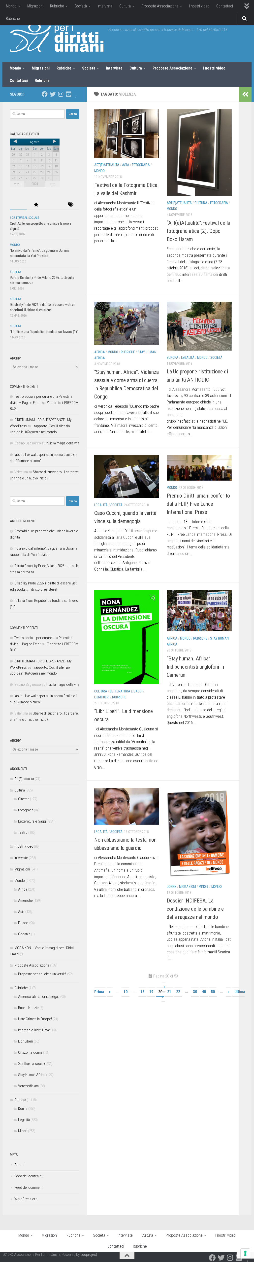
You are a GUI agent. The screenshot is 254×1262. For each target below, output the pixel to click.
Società (81, 6)
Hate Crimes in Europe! (35, 1019)
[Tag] (70, 205)
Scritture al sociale (24, 217)
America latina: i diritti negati (39, 996)
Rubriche (57, 6)
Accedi (19, 1164)
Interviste (104, 6)
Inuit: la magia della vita (62, 443)
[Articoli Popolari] (36, 205)
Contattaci (224, 6)
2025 (52, 184)
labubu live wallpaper (29, 454)
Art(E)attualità (106, 165)
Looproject (88, 1254)
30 (195, 991)
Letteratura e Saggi (126, 691)
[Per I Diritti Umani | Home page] (56, 37)
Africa (99, 352)
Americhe (25, 900)
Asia (125, 165)
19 (151, 991)
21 (169, 991)
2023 (17, 184)
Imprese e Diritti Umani (34, 1030)
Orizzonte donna (30, 1052)
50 (213, 991)
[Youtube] (68, 94)
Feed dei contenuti (28, 1176)
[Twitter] (53, 94)
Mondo (11, 6)
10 (125, 991)
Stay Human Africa (31, 1075)
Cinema (23, 799)
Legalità (187, 358)
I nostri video (199, 6)
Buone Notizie (28, 1008)
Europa (172, 358)
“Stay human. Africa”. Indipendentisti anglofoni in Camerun (195, 666)
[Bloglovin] (76, 94)
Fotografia (141, 165)
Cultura (125, 6)
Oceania (24, 934)
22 (178, 991)
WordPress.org (25, 1199)
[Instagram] (61, 94)
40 (204, 991)
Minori (204, 887)
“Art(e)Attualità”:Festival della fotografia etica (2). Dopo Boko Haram (198, 231)
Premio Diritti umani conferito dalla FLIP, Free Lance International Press (198, 504)
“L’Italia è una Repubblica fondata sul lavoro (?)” (44, 331)
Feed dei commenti (28, 1187)
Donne (171, 887)
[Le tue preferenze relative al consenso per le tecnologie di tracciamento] (245, 1253)
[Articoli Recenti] (18, 205)
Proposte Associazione (159, 6)
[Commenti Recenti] (53, 205)
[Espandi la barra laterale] (245, 94)
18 (142, 991)
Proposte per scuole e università (42, 974)
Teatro (23, 832)
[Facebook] (45, 94)
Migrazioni (35, 6)
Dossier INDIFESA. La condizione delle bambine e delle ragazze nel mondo (195, 909)
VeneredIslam (28, 1086)
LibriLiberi (101, 697)
